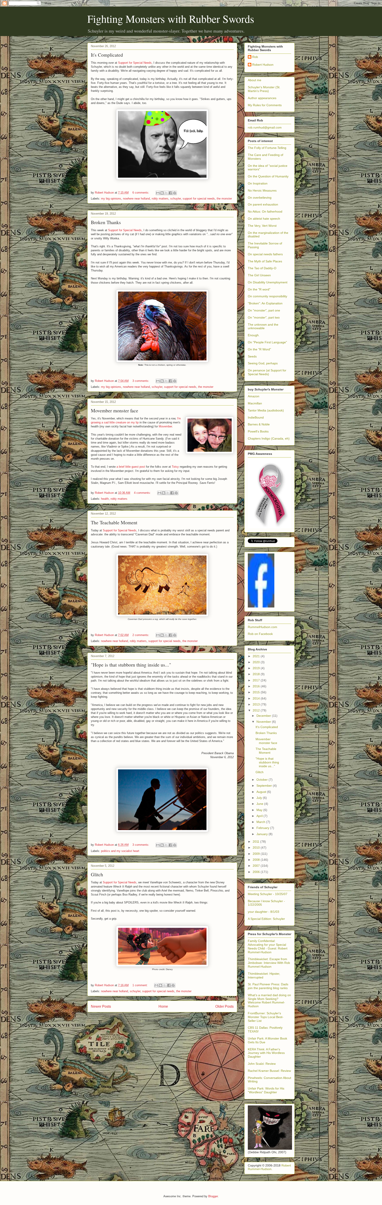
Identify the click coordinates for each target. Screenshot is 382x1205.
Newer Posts (101, 1006)
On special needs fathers (265, 254)
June (260, 803)
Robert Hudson (262, 64)
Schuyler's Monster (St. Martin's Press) (264, 89)
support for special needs (199, 198)
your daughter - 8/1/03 (263, 911)
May (259, 810)
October (262, 779)
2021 (257, 656)
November (264, 721)
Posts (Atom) (171, 1020)
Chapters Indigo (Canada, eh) (269, 438)
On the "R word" (259, 289)
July (259, 797)
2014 (257, 698)
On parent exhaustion (263, 204)
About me (254, 80)
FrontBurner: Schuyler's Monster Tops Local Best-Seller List (265, 1016)
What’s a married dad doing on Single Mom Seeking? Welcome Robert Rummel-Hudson (269, 1000)
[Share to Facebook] (170, 193)
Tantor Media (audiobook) (266, 410)
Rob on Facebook (260, 634)
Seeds (252, 356)
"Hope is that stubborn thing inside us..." (131, 664)
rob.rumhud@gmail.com (265, 127)
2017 (257, 680)
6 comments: (141, 192)
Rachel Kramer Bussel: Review (269, 1070)
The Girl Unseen (259, 275)
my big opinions (111, 198)
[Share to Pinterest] (174, 193)
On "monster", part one (264, 310)
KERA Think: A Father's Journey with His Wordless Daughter (266, 1053)
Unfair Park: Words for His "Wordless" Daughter (266, 1090)
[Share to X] (166, 193)
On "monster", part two (264, 317)
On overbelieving (259, 197)
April (260, 816)
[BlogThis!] (162, 193)
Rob (255, 57)
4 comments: (143, 492)
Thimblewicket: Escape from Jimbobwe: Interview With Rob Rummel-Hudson (269, 962)
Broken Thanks (106, 222)
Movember (165, 426)
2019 (257, 668)
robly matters (160, 198)
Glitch (97, 874)
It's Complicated (107, 55)
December (264, 715)
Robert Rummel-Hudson (269, 1167)
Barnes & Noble (259, 424)
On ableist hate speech (264, 218)
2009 (257, 853)
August (261, 792)
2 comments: (141, 635)
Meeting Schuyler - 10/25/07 (267, 894)
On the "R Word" (259, 349)
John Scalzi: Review (262, 1063)
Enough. (254, 335)
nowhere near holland (136, 198)
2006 (257, 872)
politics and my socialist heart (120, 851)
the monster (224, 198)
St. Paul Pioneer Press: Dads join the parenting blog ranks (268, 986)
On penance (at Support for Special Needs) (267, 372)
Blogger (213, 1196)
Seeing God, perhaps (263, 363)
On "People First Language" (267, 342)
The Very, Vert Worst (262, 225)
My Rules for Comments (265, 105)
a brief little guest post (131, 466)
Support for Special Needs (135, 62)
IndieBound (256, 417)
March (261, 822)
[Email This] (158, 193)
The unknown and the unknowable (263, 326)
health (105, 498)
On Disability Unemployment (267, 282)
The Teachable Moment (114, 522)
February (263, 828)
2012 (257, 710)
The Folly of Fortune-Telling (267, 148)
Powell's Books (258, 431)
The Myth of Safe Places (265, 261)
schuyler (175, 198)
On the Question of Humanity (268, 176)
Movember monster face (114, 410)
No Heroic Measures (262, 190)
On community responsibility (267, 296)
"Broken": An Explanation (265, 303)
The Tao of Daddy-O (262, 268)
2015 (257, 692)
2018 (257, 674)
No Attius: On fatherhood (265, 211)
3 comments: (141, 380)
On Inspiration (257, 183)
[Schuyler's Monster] (261, 606)
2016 (257, 686)
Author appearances (262, 98)
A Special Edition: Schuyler (266, 919)
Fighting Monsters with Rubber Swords (170, 19)
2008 (257, 859)
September (264, 785)
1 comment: (140, 985)
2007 (257, 865)
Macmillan (255, 403)
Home (163, 1006)
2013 (257, 704)
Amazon (253, 396)
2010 (257, 847)
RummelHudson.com (262, 627)
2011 (256, 841)
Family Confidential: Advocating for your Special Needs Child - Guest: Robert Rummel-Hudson (267, 946)
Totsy (175, 466)
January (262, 834)
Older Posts (224, 1006)
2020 (257, 662)
